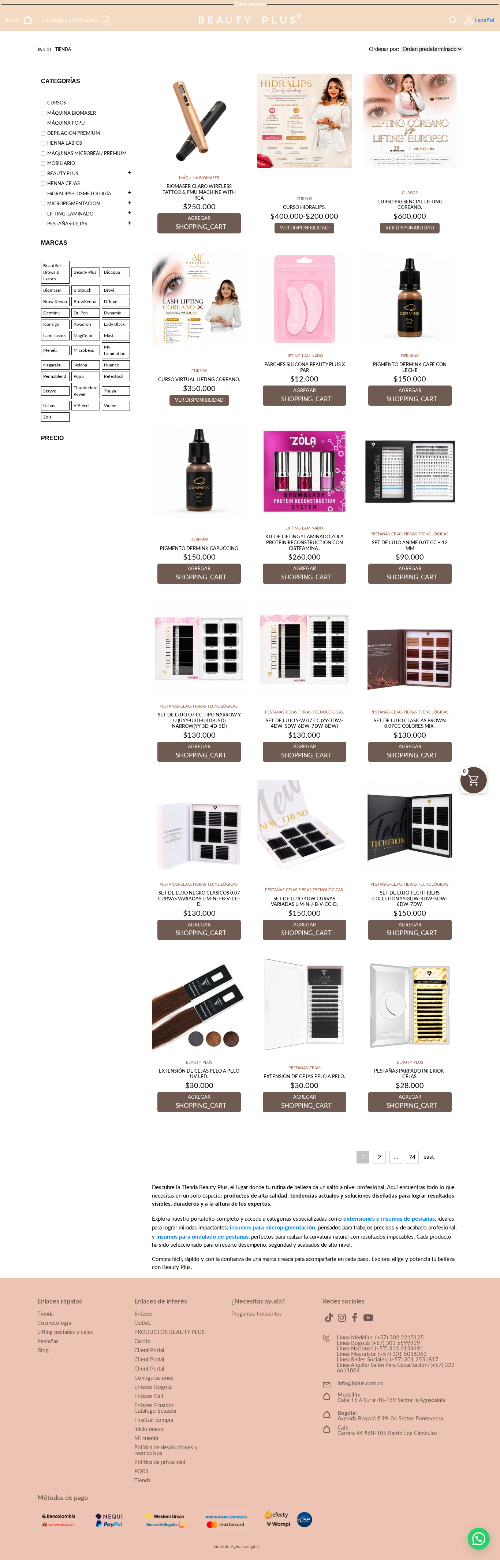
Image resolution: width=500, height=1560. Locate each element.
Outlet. (142, 1323)
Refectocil (113, 376)
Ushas (49, 405)
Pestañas (48, 1341)
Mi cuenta (146, 1438)
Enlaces (143, 1314)
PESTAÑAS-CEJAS (67, 224)
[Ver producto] (199, 120)
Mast (108, 335)
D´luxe (110, 301)
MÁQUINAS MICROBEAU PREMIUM (87, 153)
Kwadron (82, 324)
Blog (43, 1350)
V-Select (82, 405)
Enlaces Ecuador (153, 1405)
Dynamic (112, 313)
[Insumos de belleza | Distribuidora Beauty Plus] (250, 20)
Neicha (80, 365)
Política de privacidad (159, 1462)
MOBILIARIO (61, 163)
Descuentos (250, 4)
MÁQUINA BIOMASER (71, 113)
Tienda (45, 1314)
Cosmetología (54, 1323)
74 (412, 1157)
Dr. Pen (81, 313)
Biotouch (83, 290)
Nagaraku (52, 365)
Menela (50, 350)
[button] (479, 1539)
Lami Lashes (54, 335)
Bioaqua (112, 272)
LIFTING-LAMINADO (70, 214)
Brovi (109, 290)
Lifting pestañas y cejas (65, 1332)
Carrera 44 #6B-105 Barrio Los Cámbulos (387, 1430)
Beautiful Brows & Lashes (52, 272)
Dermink (51, 313)
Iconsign (51, 324)
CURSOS (56, 103)
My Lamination (115, 350)
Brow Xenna (55, 301)
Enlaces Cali (148, 1396)
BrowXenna (85, 301)
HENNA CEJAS (63, 183)
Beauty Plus (85, 272)
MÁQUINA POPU (66, 123)
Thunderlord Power (86, 391)
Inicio (44, 50)
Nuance (111, 365)
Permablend (54, 376)
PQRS (141, 1471)
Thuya (110, 391)
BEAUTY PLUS (62, 174)
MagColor (83, 335)
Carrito (142, 1341)
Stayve (49, 391)
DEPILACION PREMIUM (73, 133)
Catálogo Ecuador (155, 1411)
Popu (79, 376)
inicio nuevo (149, 1429)
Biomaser (52, 290)
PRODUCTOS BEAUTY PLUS (169, 1332)
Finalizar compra (153, 1420)
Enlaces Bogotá (153, 1387)
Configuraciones (153, 1378)
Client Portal (149, 1350)
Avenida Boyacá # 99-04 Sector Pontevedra (390, 1415)
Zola (47, 417)
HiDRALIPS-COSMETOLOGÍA (79, 194)
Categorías (60, 81)
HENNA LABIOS (64, 143)
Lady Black (114, 324)
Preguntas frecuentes (256, 1314)
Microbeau (84, 350)
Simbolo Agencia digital (236, 1546)
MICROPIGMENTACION (73, 204)
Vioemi (110, 405)
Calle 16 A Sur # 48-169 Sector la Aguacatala (391, 1397)
